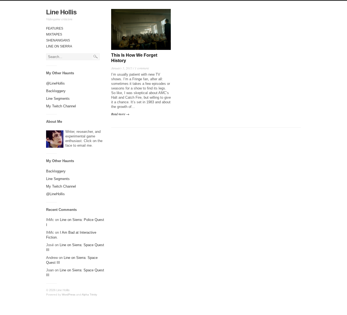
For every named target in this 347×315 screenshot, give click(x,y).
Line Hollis (61, 12)
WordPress (68, 294)
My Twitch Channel (61, 106)
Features (54, 28)
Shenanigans (58, 40)
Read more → (120, 114)
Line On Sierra (59, 46)
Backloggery (56, 91)
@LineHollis (55, 83)
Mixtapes (54, 34)
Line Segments (58, 99)
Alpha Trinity (89, 294)
